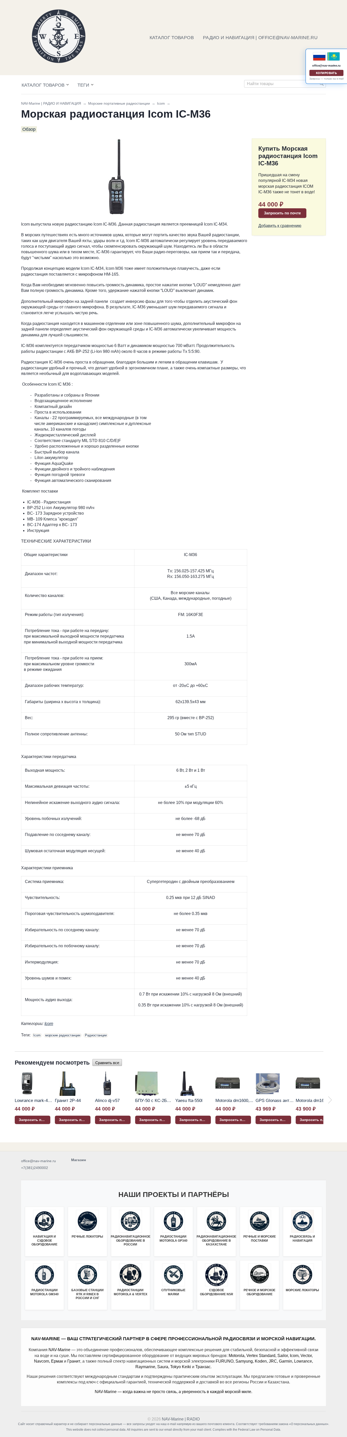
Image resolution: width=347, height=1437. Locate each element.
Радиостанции (96, 1035)
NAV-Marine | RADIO (181, 1419)
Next (330, 1100)
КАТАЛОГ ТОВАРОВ (172, 37)
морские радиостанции (62, 1035)
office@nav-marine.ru (38, 1161)
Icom (161, 103)
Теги (83, 85)
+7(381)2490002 (34, 1168)
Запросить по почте (282, 213)
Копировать (326, 72)
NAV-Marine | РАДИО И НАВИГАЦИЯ (51, 103)
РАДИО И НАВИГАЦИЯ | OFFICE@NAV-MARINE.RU (260, 37)
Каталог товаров (43, 85)
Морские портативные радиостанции (119, 103)
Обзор (29, 129)
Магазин (78, 1160)
